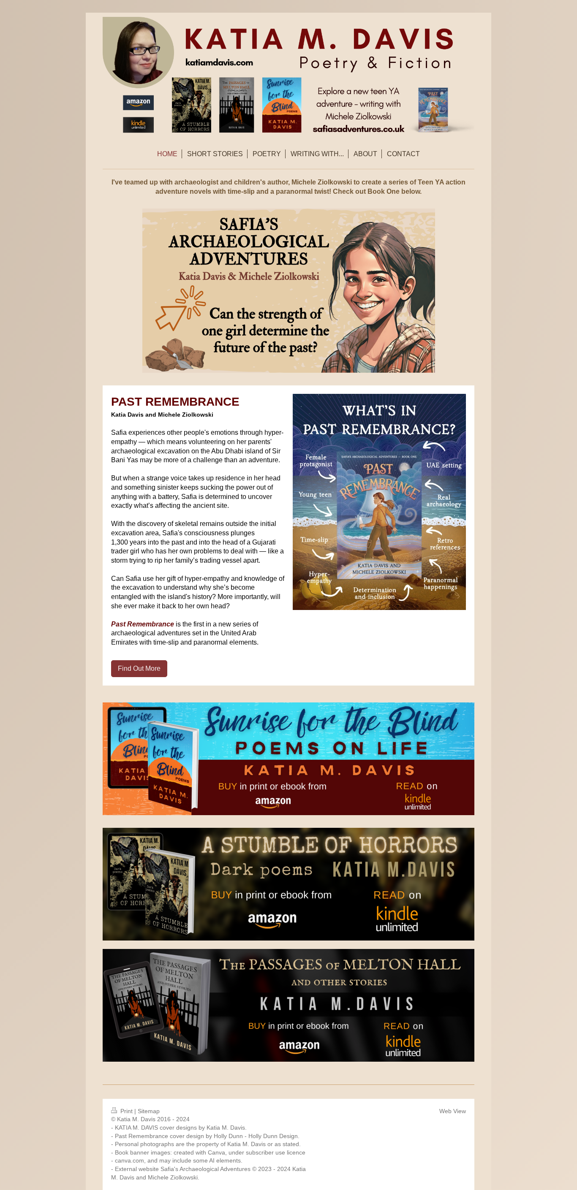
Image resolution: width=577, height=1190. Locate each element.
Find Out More (139, 668)
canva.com (129, 1160)
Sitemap (149, 1111)
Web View (452, 1111)
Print (126, 1111)
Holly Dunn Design (273, 1136)
